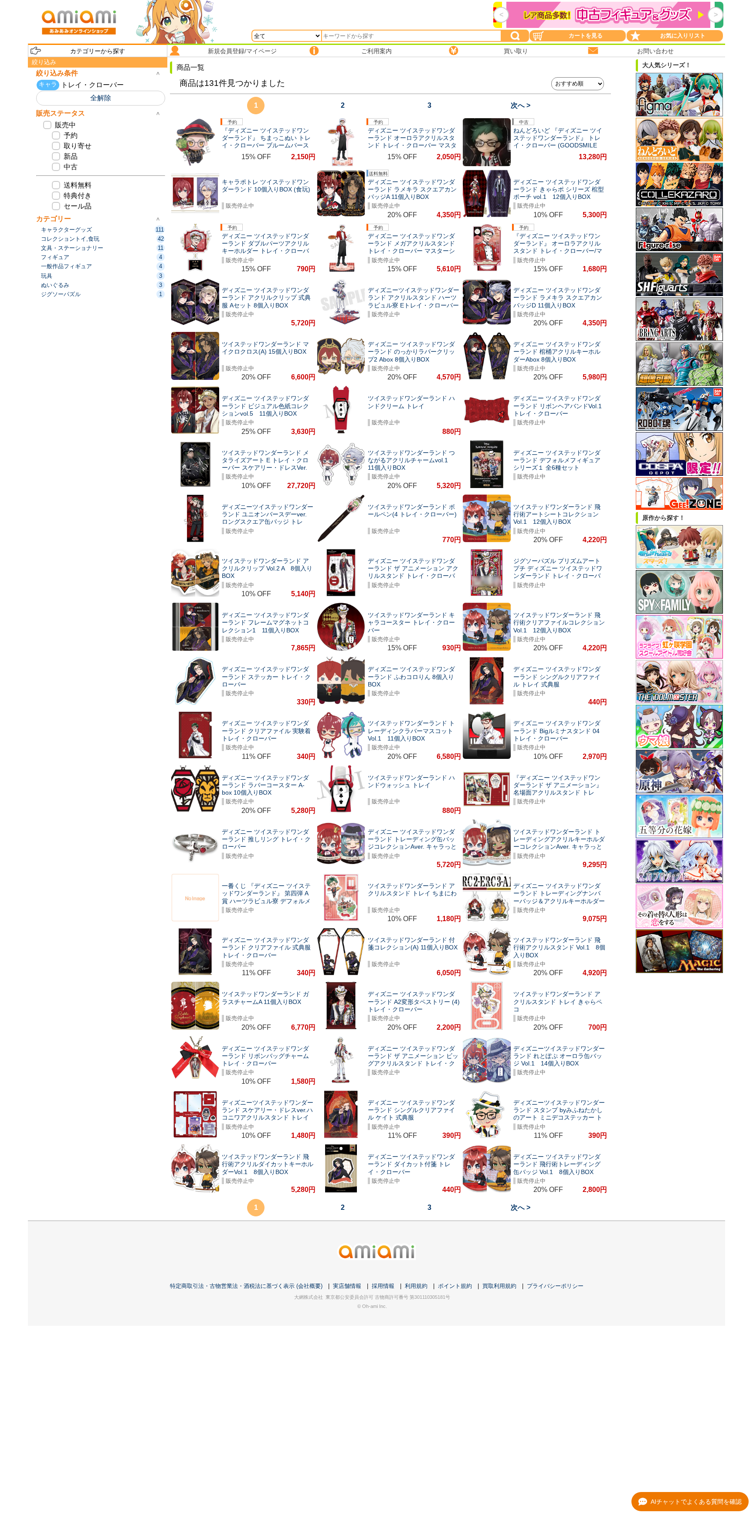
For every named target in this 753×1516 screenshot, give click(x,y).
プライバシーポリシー (555, 1286)
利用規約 (416, 1286)
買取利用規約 (499, 1286)
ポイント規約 (455, 1286)
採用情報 (383, 1286)
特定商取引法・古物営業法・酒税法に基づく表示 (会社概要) (246, 1286)
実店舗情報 (347, 1286)
